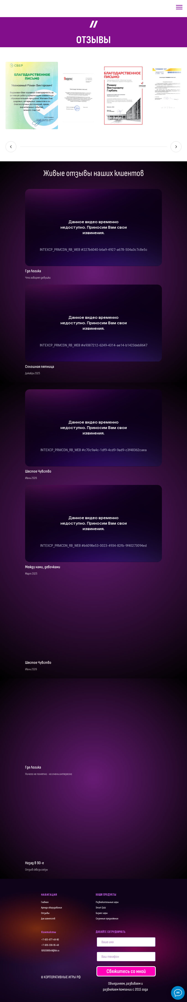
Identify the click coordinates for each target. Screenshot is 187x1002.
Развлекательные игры (107, 902)
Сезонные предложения (107, 918)
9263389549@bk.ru (50, 950)
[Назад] (10, 146)
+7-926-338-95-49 (50, 945)
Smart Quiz (101, 907)
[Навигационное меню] (179, 7)
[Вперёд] (176, 146)
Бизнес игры (102, 913)
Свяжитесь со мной (126, 971)
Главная (45, 902)
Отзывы (45, 913)
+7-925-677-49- (49, 939)
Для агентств (48, 918)
